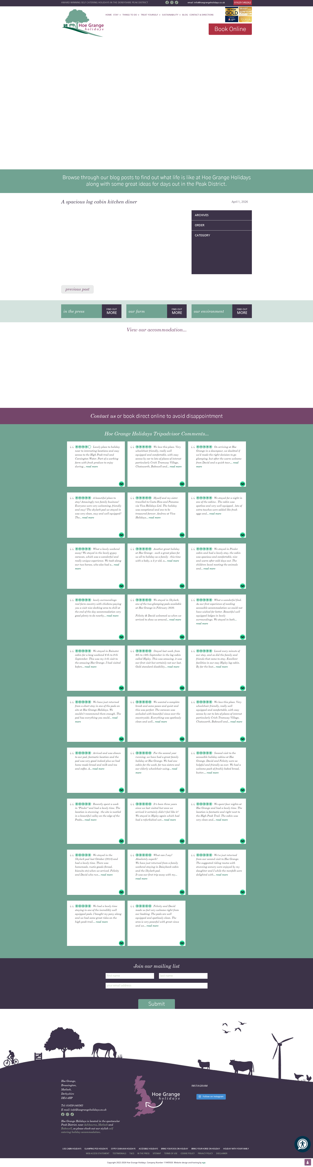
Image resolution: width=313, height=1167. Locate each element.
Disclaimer (221, 1153)
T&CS (131, 1153)
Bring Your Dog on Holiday (174, 1149)
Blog (185, 15)
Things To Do (130, 15)
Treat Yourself (150, 15)
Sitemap (157, 1153)
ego (203, 1162)
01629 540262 (242, 2)
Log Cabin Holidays (71, 1149)
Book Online (230, 29)
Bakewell (66, 1128)
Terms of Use (170, 1153)
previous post (77, 289)
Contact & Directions (201, 15)
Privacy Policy (205, 1153)
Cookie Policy (188, 1153)
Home (108, 15)
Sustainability (170, 15)
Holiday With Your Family (236, 1149)
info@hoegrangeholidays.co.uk (209, 2)
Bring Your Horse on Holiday (205, 1149)
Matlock (103, 1124)
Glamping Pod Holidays (96, 1149)
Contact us (103, 416)
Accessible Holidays (148, 1149)
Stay (116, 15)
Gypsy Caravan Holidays (123, 1149)
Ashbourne (90, 1124)
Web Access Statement (97, 1153)
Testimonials (119, 1153)
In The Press (143, 1153)
